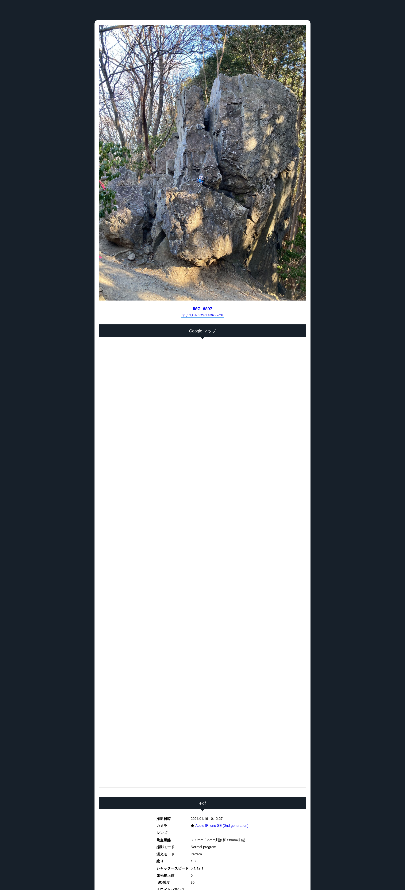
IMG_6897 (202, 311)
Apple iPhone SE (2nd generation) (219, 825)
